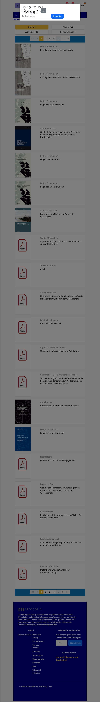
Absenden (57, 16)
